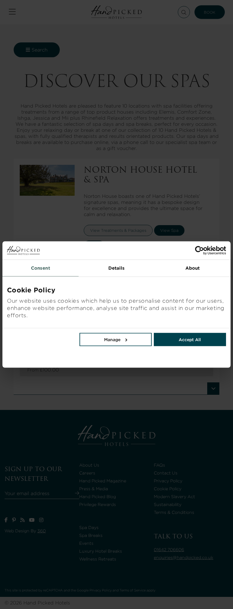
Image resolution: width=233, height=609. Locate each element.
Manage (112, 339)
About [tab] (192, 268)
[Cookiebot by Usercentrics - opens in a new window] (171, 250)
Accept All (190, 339)
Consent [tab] (40, 268)
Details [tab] (116, 268)
